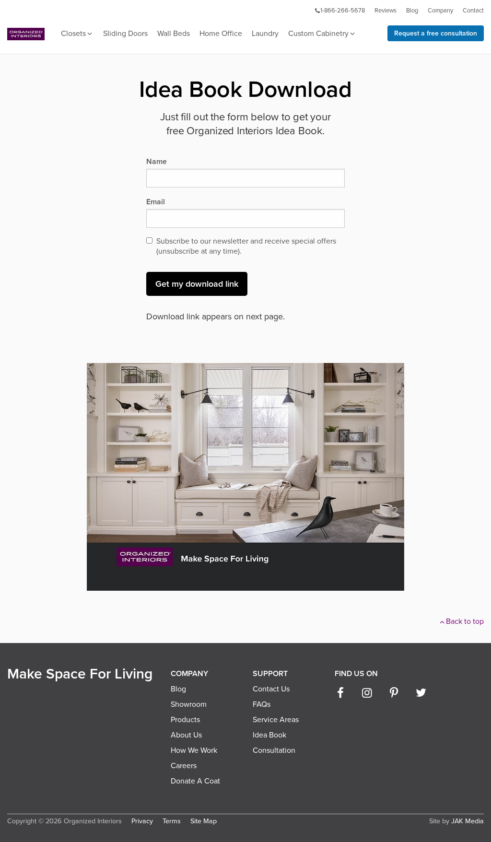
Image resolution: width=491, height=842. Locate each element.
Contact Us (271, 689)
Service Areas (276, 720)
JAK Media (467, 821)
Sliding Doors (125, 33)
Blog (412, 11)
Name (156, 161)
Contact (473, 11)
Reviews (385, 11)
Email (155, 202)
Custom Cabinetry (318, 33)
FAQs (261, 704)
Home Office (220, 33)
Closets (73, 33)
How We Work (194, 750)
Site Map (203, 821)
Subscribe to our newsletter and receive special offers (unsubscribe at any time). (246, 246)
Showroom (189, 704)
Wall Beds (173, 33)
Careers (184, 766)
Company (440, 11)
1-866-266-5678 (342, 11)
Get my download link (196, 284)
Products (185, 720)
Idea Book (269, 735)
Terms (172, 821)
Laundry (265, 33)
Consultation (274, 750)
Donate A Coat (195, 781)
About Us (186, 735)
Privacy (142, 821)
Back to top (465, 621)
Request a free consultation (435, 33)
